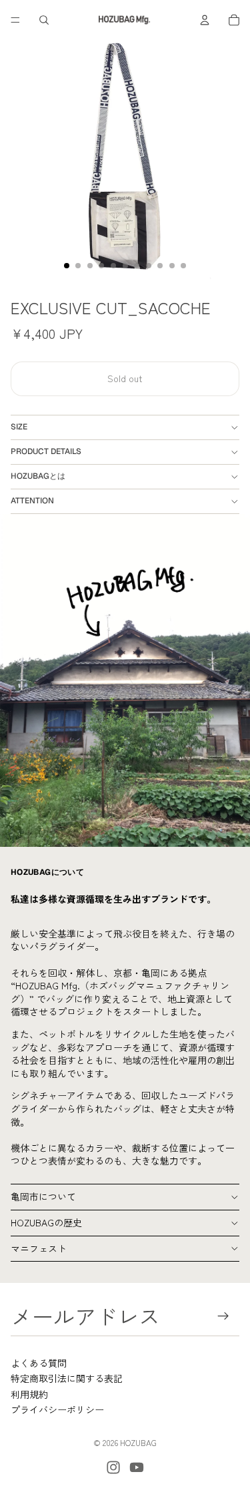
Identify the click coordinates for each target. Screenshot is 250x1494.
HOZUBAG (138, 1442)
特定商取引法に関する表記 (67, 1378)
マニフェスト (39, 1248)
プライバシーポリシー (57, 1409)
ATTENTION (32, 500)
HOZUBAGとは (38, 476)
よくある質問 (39, 1363)
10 (172, 265)
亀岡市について (43, 1196)
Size (19, 426)
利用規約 (29, 1394)
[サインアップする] (223, 1316)
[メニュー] (15, 20)
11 (183, 265)
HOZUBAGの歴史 (46, 1222)
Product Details (46, 451)
